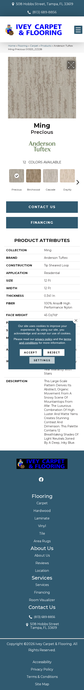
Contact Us (42, 207)
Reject (54, 352)
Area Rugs (42, 541)
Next (78, 176)
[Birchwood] (33, 175)
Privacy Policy (42, 669)
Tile (42, 533)
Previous (6, 176)
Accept (30, 352)
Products (46, 45)
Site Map (42, 684)
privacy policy (43, 339)
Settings (42, 360)
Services (42, 585)
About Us (42, 555)
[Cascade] (50, 175)
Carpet (34, 45)
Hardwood (42, 511)
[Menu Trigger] (78, 30)
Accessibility (42, 662)
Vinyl (42, 526)
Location (42, 571)
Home (11, 45)
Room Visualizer (42, 600)
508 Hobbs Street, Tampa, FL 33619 (44, 4)
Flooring (23, 45)
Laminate (42, 518)
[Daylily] (67, 175)
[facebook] (41, 479)
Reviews (42, 563)
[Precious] (16, 176)
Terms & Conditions (42, 677)
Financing (42, 223)
